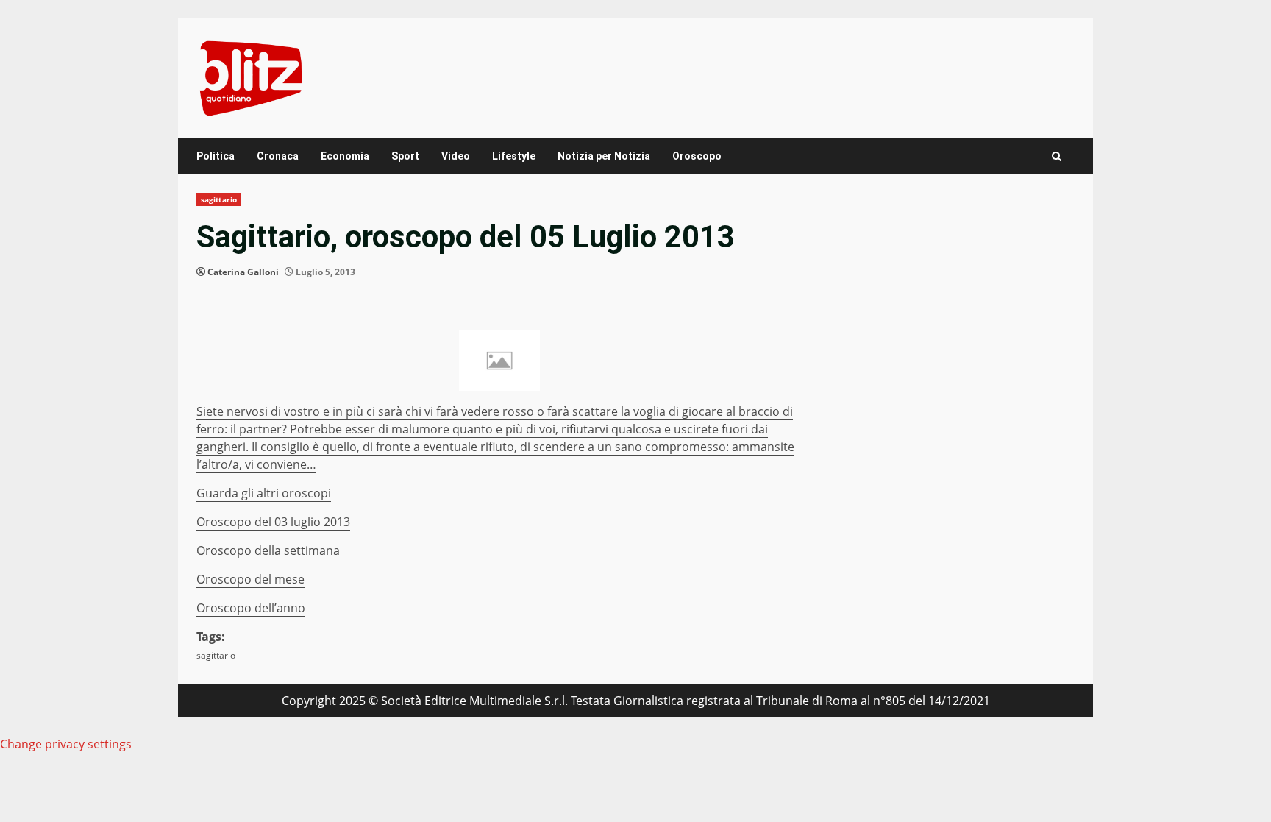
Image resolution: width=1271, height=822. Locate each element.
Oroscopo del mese (250, 579)
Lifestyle (513, 156)
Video (455, 156)
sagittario (219, 199)
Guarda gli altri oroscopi (263, 493)
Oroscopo (697, 156)
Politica (215, 156)
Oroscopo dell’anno (250, 608)
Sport (405, 156)
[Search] (1056, 156)
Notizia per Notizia (604, 156)
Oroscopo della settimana (268, 550)
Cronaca (278, 156)
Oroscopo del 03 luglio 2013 (273, 522)
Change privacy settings (66, 744)
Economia (345, 156)
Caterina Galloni (243, 272)
